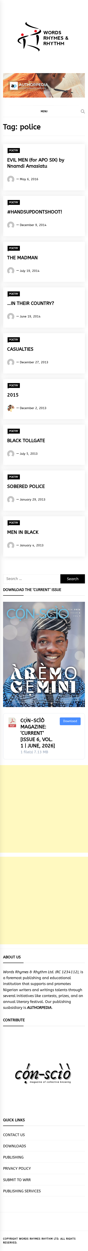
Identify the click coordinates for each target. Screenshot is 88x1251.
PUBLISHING (13, 1157)
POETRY (13, 150)
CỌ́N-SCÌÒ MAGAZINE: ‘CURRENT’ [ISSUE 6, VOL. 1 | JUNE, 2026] (37, 733)
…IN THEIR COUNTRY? (30, 303)
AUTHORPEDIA (39, 1007)
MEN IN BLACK (22, 532)
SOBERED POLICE (26, 486)
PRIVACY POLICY (17, 1168)
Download (70, 721)
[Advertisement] (44, 809)
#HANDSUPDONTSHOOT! (34, 212)
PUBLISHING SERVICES (22, 1191)
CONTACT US (14, 1135)
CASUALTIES (20, 349)
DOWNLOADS (14, 1146)
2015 (13, 395)
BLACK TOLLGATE (26, 440)
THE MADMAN (22, 257)
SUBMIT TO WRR (17, 1180)
